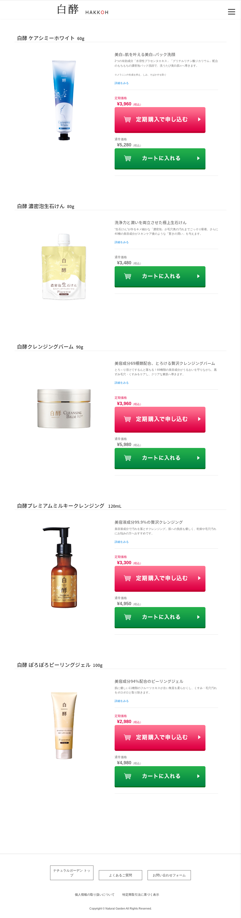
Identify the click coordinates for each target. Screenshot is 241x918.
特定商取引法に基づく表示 (140, 894)
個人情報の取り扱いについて (95, 894)
